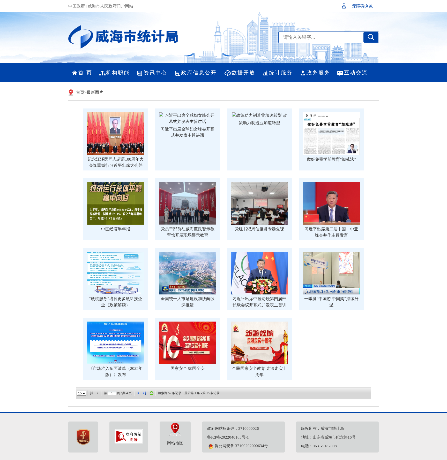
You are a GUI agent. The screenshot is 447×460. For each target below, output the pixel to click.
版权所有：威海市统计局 (322, 428)
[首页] (91, 393)
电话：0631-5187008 (319, 446)
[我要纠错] (129, 442)
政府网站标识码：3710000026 (233, 428)
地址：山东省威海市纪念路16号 (328, 437)
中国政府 (76, 6)
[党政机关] (83, 437)
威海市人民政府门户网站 (110, 6)
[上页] (97, 393)
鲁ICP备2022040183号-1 (228, 437)
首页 (80, 92)
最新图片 (95, 92)
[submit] (371, 37)
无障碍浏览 (362, 6)
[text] (320, 37)
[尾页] (144, 393)
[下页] (138, 393)
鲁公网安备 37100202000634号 (241, 446)
